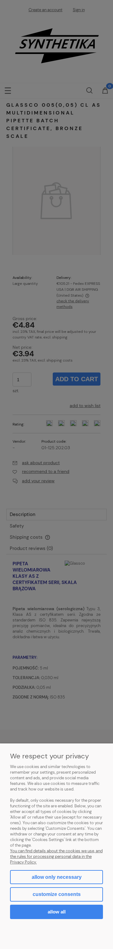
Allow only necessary (57, 877)
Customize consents (57, 894)
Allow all (57, 911)
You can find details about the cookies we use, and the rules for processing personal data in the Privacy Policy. (56, 856)
